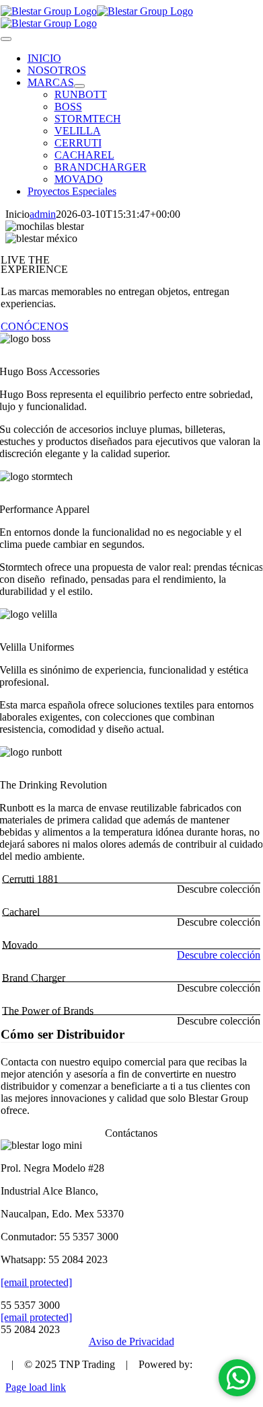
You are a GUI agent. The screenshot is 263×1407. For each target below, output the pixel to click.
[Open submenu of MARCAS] (79, 86)
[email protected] (36, 1282)
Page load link (35, 1387)
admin (43, 214)
